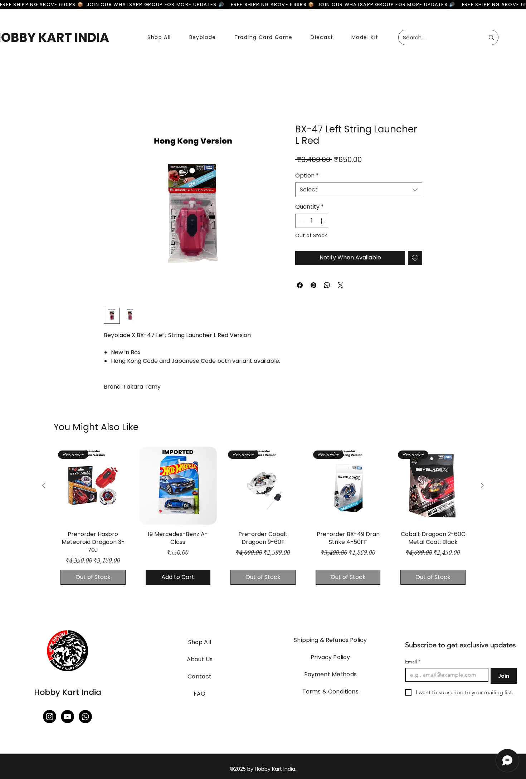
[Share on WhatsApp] (327, 285)
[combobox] (358, 189)
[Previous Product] (43, 485)
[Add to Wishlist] (415, 258)
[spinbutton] (311, 221)
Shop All (199, 642)
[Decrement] (301, 221)
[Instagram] (49, 716)
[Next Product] (482, 485)
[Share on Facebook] (300, 285)
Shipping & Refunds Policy (330, 640)
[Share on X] (340, 285)
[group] (263, 518)
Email (412, 662)
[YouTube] (67, 716)
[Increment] (322, 221)
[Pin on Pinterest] (313, 285)
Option (307, 176)
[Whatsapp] (85, 716)
